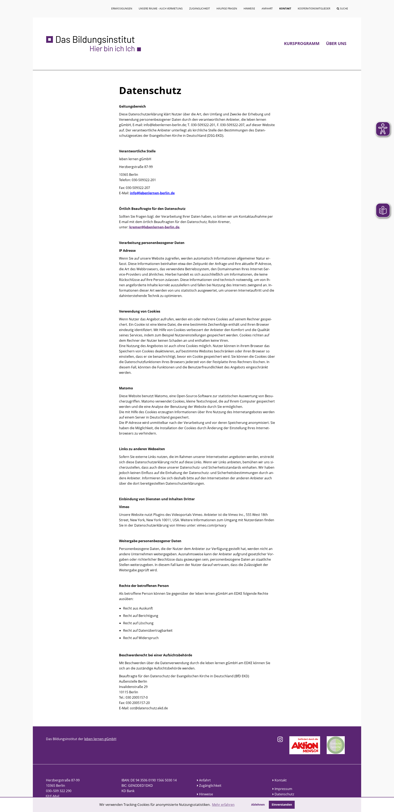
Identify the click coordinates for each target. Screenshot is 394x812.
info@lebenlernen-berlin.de (152, 193)
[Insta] (280, 739)
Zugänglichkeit (210, 785)
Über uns (336, 43)
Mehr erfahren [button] (223, 804)
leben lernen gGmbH (100, 739)
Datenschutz (284, 794)
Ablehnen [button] (258, 804)
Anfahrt (205, 780)
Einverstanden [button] (282, 804)
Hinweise (206, 794)
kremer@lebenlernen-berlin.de (154, 227)
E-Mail (54, 796)
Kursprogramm (302, 43)
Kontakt (281, 780)
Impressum (283, 789)
